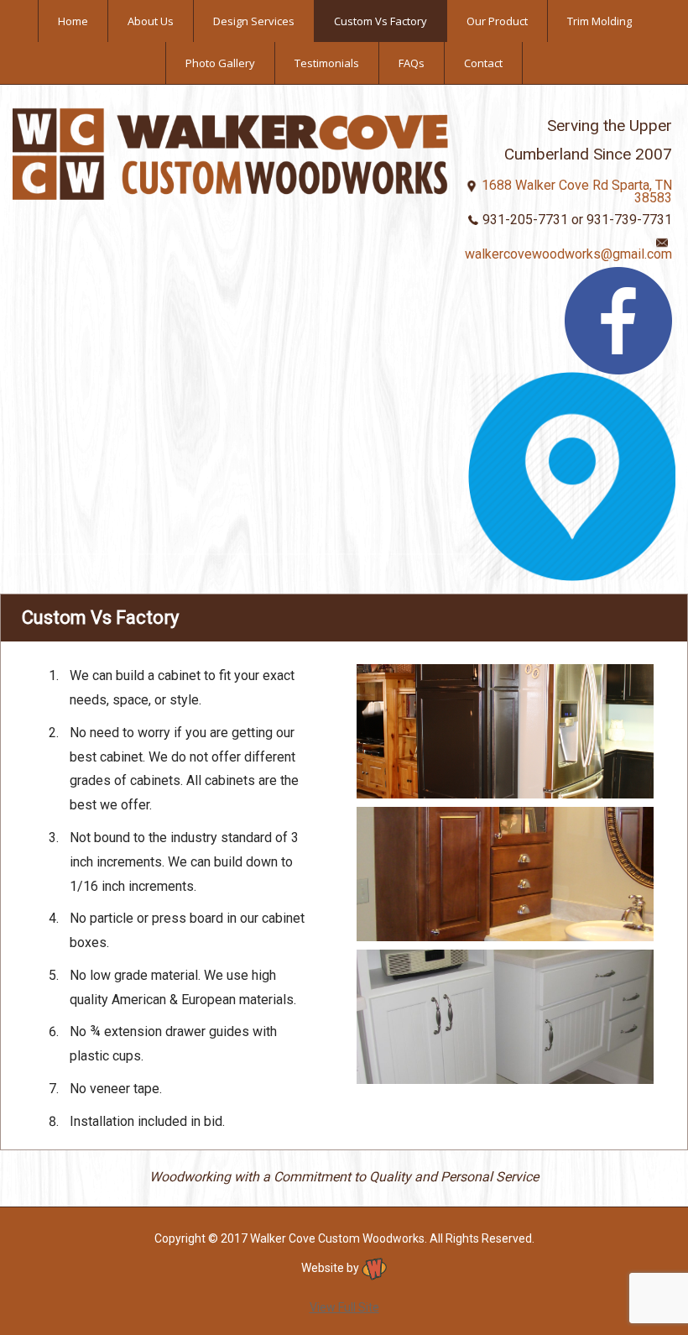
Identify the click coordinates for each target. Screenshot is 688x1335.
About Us (151, 21)
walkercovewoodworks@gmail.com (568, 254)
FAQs (412, 63)
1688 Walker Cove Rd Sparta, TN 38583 (577, 191)
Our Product (497, 21)
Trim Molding (599, 21)
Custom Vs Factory (380, 21)
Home (73, 21)
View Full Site (344, 1307)
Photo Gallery (220, 63)
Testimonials (326, 63)
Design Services (253, 21)
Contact (483, 63)
